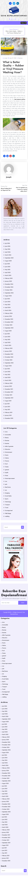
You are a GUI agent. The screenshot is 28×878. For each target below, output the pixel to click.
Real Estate (8, 487)
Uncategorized (8, 510)
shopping (7, 493)
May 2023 (7, 339)
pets (6, 484)
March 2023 (8, 345)
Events (6, 455)
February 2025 (8, 278)
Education (7, 449)
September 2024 (9, 293)
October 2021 (8, 395)
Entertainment (8, 452)
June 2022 (7, 371)
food (6, 464)
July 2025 (7, 264)
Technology (8, 502)
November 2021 (9, 392)
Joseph (8, 177)
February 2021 (8, 412)
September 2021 (9, 398)
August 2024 (8, 296)
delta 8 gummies (9, 446)
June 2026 (7, 246)
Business (15, 29)
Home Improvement (10, 478)
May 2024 (7, 304)
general (7, 469)
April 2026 (7, 252)
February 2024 (9, 313)
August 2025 (8, 261)
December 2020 (9, 418)
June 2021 (7, 406)
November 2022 (9, 357)
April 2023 (7, 342)
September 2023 (9, 328)
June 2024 (7, 301)
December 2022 (9, 354)
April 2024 (7, 307)
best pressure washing (19, 99)
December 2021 (9, 389)
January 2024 (8, 316)
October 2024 (8, 290)
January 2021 (8, 415)
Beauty (7, 437)
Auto (6, 432)
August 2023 (8, 331)
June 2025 (7, 266)
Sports (6, 499)
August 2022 (8, 366)
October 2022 (8, 360)
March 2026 (8, 255)
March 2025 (8, 275)
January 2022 (8, 386)
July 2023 (7, 334)
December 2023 (9, 319)
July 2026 (7, 243)
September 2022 (9, 363)
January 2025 (8, 281)
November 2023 (9, 322)
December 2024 (9, 284)
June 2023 (7, 336)
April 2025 (7, 272)
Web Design (8, 513)
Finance (7, 461)
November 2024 (9, 287)
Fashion (7, 458)
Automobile (8, 434)
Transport (7, 504)
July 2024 (7, 299)
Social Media (8, 496)
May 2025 (7, 269)
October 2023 (8, 325)
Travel (6, 507)
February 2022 (9, 383)
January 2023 (8, 351)
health (6, 472)
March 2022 (8, 380)
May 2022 (7, 374)
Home (10, 29)
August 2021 (8, 401)
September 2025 (9, 258)
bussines (7, 443)
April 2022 (7, 377)
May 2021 (7, 409)
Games (6, 467)
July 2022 (7, 368)
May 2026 (7, 249)
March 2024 (8, 310)
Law (6, 481)
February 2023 (8, 348)
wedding (7, 516)
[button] (24, 23)
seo (6, 490)
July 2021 (7, 403)
